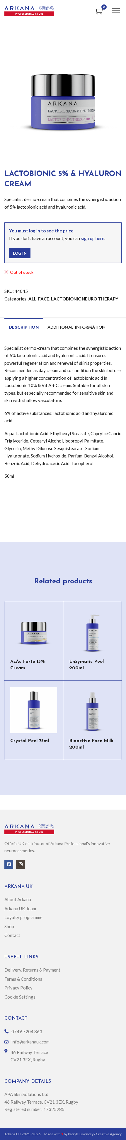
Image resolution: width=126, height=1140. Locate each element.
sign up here (92, 238)
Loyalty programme (23, 917)
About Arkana (17, 899)
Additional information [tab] (76, 327)
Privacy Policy (18, 987)
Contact (12, 935)
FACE (43, 298)
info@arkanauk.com (30, 1041)
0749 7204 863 (26, 1031)
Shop (9, 926)
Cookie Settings (19, 996)
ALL (32, 298)
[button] (113, 44)
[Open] (116, 11)
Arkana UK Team (20, 908)
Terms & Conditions (23, 979)
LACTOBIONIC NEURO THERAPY (84, 298)
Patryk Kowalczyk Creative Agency (95, 1134)
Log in (20, 253)
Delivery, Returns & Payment (32, 969)
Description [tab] (24, 327)
